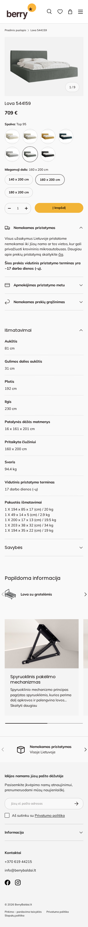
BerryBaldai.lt (23, 904)
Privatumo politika (50, 815)
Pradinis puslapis (15, 30)
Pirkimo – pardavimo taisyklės (23, 911)
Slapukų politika (14, 915)
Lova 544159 (39, 30)
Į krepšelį (59, 208)
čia (60, 254)
